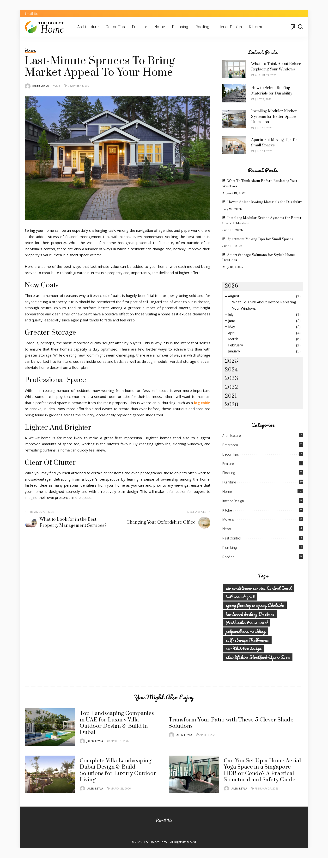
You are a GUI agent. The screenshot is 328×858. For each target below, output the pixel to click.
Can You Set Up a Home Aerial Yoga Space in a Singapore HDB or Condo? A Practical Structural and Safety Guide (262, 770)
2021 (231, 396)
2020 (231, 404)
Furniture (229, 482)
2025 (231, 361)
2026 (231, 285)
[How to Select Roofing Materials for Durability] (234, 93)
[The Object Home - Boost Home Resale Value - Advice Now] (47, 27)
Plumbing (229, 548)
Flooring (228, 473)
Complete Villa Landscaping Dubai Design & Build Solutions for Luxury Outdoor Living (118, 770)
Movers (228, 519)
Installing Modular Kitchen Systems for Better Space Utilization (274, 116)
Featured (229, 464)
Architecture (231, 436)
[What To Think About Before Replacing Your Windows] (234, 69)
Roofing (228, 557)
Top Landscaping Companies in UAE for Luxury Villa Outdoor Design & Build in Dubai (117, 723)
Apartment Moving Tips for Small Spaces (260, 239)
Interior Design (233, 501)
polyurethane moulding (245, 631)
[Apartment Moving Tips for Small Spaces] (234, 145)
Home (30, 51)
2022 (231, 387)
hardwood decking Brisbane (250, 614)
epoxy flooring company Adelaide (255, 605)
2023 (231, 378)
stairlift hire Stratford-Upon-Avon (258, 657)
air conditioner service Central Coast (259, 588)
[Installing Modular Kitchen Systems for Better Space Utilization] (234, 119)
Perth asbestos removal (246, 622)
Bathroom (230, 445)
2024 (231, 369)
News (226, 529)
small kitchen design (243, 648)
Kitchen (228, 510)
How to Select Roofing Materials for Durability (264, 202)
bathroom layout (240, 596)
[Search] (300, 27)
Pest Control (231, 538)
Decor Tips (230, 454)
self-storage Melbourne (247, 640)
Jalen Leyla (40, 85)
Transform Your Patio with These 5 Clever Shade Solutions (231, 723)
